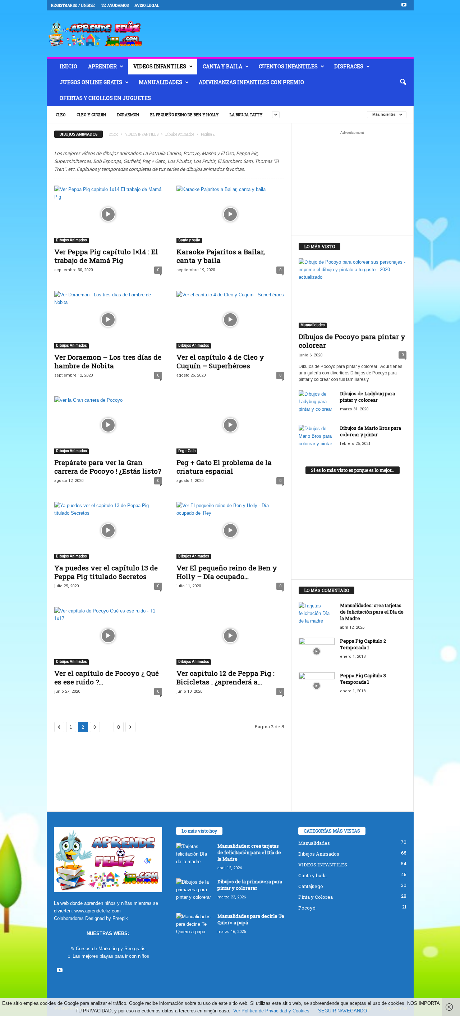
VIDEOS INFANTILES (159, 66)
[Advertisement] (352, 183)
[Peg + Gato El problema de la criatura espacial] (230, 425)
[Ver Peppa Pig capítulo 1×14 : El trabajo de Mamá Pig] (108, 214)
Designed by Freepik (106, 918)
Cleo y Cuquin (91, 114)
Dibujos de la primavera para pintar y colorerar (249, 884)
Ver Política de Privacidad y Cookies (271, 1010)
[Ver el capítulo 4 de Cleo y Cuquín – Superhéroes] (230, 319)
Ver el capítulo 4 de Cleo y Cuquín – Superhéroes (220, 361)
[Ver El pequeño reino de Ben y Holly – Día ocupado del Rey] (230, 530)
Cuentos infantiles (288, 66)
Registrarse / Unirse (73, 5)
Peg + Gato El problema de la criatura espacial (224, 466)
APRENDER (102, 66)
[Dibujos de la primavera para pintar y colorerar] (194, 891)
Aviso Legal (146, 5)
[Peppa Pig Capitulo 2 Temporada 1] (317, 651)
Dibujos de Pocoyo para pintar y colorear (352, 341)
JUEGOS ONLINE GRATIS (91, 82)
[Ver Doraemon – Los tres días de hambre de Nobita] (108, 319)
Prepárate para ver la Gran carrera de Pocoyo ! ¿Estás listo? (107, 466)
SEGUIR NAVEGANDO (342, 1010)
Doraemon (128, 114)
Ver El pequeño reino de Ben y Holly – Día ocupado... (226, 572)
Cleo (60, 114)
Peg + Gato (187, 451)
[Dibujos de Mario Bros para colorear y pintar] (317, 438)
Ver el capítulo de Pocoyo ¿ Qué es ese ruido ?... (106, 677)
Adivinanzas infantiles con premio (251, 82)
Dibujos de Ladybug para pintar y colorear (367, 396)
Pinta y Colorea (315, 897)
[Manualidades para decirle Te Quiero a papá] (194, 926)
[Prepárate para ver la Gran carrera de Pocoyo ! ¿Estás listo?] (108, 425)
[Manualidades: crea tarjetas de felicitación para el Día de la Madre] (317, 615)
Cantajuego (310, 886)
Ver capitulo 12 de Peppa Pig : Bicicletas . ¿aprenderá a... (225, 677)
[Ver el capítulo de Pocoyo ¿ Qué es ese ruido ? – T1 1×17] (108, 636)
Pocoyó (307, 908)
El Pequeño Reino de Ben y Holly (184, 114)
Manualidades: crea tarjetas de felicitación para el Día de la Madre (372, 611)
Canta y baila (222, 66)
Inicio (113, 134)
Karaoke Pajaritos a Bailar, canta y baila (220, 256)
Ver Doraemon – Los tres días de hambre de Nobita (107, 361)
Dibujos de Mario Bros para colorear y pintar (370, 431)
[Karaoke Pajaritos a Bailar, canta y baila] (230, 214)
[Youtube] (404, 5)
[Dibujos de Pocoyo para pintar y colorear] (352, 293)
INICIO (68, 66)
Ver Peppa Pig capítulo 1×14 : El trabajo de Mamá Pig (106, 256)
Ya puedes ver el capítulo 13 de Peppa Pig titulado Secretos (106, 572)
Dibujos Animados (179, 134)
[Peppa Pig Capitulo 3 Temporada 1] (317, 685)
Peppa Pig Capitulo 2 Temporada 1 (363, 644)
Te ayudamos (115, 5)
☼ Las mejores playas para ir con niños (108, 956)
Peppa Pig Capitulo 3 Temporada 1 (363, 678)
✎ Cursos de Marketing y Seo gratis (108, 948)
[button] (403, 82)
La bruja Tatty (246, 114)
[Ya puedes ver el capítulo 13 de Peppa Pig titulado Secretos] (108, 530)
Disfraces (348, 66)
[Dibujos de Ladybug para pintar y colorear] (317, 403)
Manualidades (160, 82)
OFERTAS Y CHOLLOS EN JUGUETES (105, 98)
